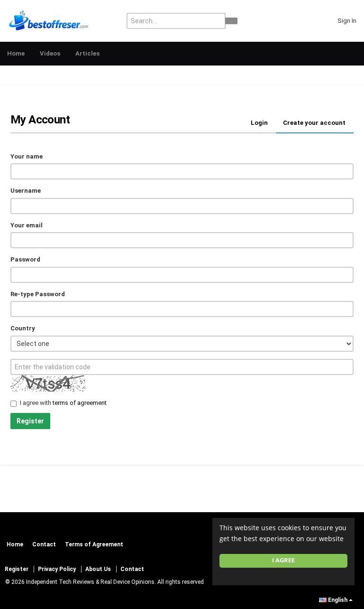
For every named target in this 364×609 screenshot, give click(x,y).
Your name (26, 156)
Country (22, 328)
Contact (44, 544)
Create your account (314, 122)
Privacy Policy (57, 569)
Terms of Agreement (94, 544)
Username (25, 190)
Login (259, 122)
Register (30, 421)
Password (25, 259)
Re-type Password (37, 294)
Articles (87, 53)
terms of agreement (80, 402)
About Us (98, 569)
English (338, 600)
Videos (50, 53)
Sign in (346, 20)
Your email (26, 225)
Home (16, 53)
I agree (283, 560)
